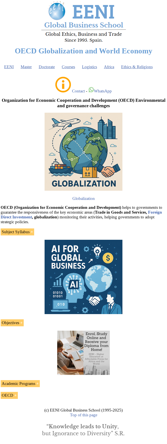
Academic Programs (18, 383)
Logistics (89, 67)
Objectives (10, 322)
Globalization (83, 198)
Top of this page (83, 415)
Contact (78, 91)
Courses (68, 67)
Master (26, 67)
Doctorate (47, 67)
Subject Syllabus (16, 232)
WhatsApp (103, 91)
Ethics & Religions (137, 67)
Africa (109, 67)
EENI (9, 67)
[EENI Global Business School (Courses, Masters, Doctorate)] (83, 42)
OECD (7, 395)
